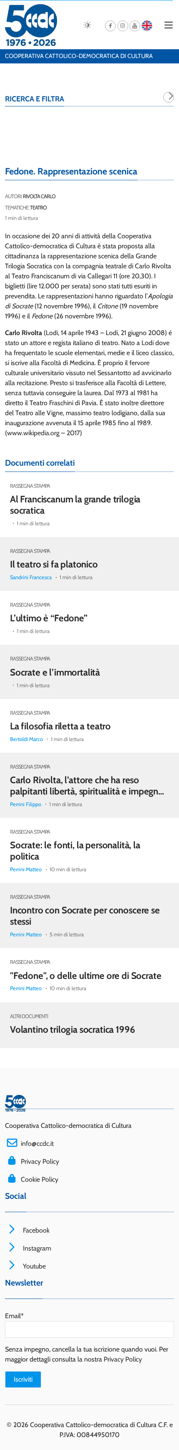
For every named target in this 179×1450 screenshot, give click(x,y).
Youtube (33, 1266)
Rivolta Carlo (39, 196)
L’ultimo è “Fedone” (48, 618)
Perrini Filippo (25, 804)
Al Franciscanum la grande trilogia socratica (75, 504)
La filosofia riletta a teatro (60, 726)
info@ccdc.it (37, 1143)
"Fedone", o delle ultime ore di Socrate (85, 975)
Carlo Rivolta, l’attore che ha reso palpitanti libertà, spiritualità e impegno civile (87, 791)
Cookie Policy (39, 1179)
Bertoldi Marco (26, 739)
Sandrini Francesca (31, 577)
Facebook (35, 1230)
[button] (168, 97)
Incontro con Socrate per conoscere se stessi (85, 915)
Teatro (38, 207)
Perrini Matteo (26, 869)
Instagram (36, 1248)
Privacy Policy (40, 1161)
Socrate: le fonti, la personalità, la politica (75, 850)
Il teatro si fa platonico (54, 564)
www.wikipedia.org (33, 433)
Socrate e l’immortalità (55, 672)
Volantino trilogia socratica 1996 (72, 1029)
